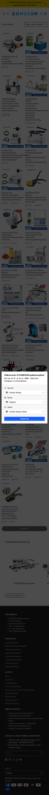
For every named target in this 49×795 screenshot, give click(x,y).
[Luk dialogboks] (45, 373)
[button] (24, 392)
